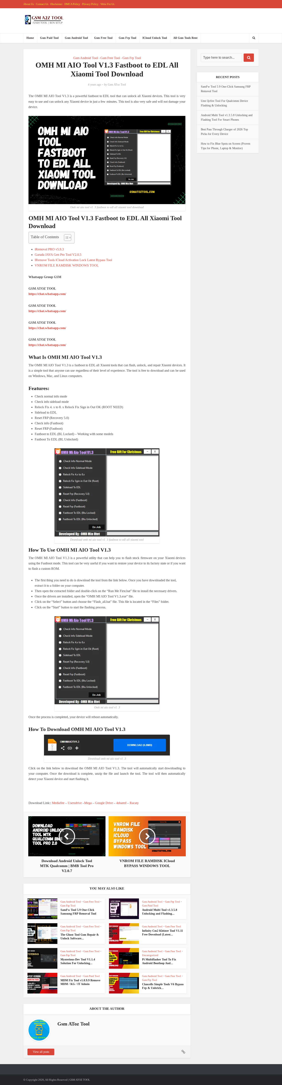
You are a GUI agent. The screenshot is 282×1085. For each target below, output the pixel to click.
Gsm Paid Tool (49, 37)
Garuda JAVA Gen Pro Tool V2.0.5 (58, 254)
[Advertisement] (103, 791)
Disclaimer (56, 4)
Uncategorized (150, 955)
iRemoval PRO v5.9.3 (49, 249)
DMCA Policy (72, 4)
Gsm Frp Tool (127, 37)
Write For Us (107, 4)
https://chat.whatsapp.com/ (47, 294)
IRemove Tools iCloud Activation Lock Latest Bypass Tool (73, 260)
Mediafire (58, 803)
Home (30, 37)
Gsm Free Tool (103, 37)
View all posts (41, 1051)
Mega (88, 803)
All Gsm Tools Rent (185, 37)
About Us (28, 4)
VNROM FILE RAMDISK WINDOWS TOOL (67, 265)
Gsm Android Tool (76, 37)
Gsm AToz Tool (117, 84)
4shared (121, 803)
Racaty (134, 803)
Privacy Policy (90, 4)
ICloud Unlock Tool (154, 37)
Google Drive (104, 803)
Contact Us (42, 4)
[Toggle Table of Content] (65, 237)
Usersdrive (75, 803)
